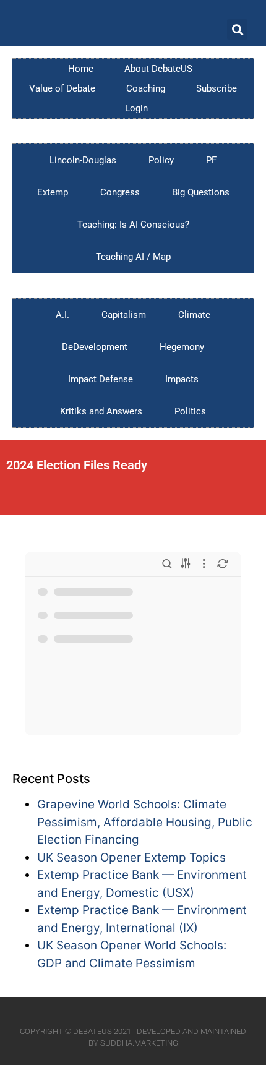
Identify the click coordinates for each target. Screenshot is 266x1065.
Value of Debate (62, 88)
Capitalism (123, 314)
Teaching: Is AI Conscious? (133, 224)
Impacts (182, 379)
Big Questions (201, 192)
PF (211, 160)
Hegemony (182, 347)
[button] (237, 29)
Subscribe (216, 88)
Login (136, 108)
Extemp (52, 192)
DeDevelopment (94, 347)
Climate (194, 314)
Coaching (145, 88)
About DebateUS (158, 68)
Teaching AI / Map (133, 256)
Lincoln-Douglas (82, 160)
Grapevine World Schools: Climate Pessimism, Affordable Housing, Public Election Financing (144, 822)
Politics (190, 411)
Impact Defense (100, 379)
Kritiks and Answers (101, 411)
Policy (161, 160)
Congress (120, 192)
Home (80, 68)
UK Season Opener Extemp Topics (131, 857)
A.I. (62, 314)
